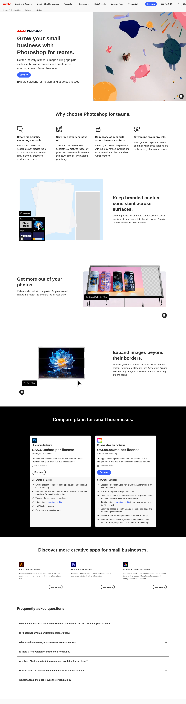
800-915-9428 (166, 4)
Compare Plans (117, 4)
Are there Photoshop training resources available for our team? (53, 661)
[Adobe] (7, 4)
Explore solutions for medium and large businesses (48, 81)
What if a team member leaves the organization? (45, 680)
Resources (82, 4)
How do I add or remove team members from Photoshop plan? (53, 670)
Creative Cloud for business (48, 4)
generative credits (54, 502)
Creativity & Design (22, 4)
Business (28, 10)
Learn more (56, 587)
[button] (178, 4)
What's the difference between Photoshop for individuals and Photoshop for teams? (64, 623)
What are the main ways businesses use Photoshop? (47, 642)
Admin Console (100, 4)
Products (68, 4)
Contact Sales (133, 4)
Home (5, 10)
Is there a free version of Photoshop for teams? (44, 651)
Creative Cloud (16, 10)
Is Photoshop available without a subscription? (44, 633)
